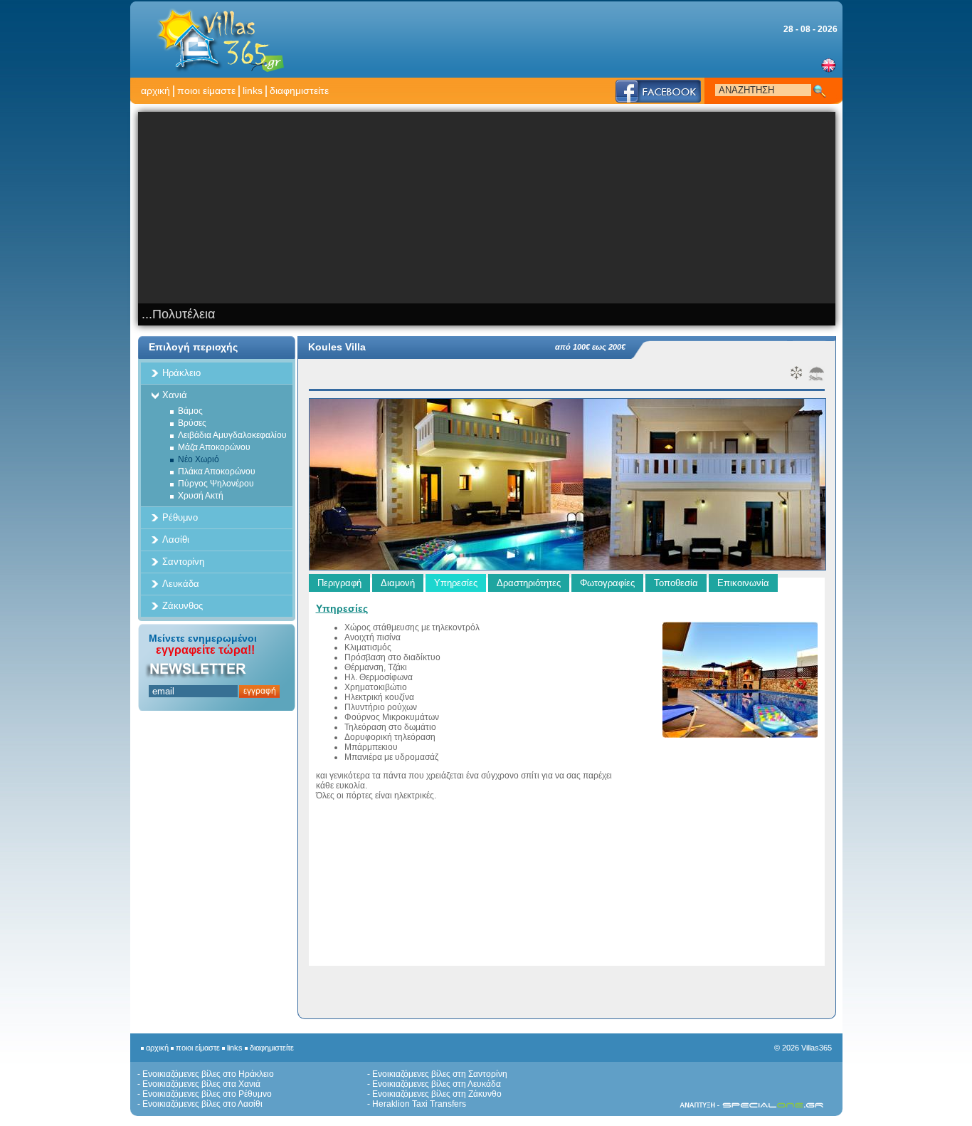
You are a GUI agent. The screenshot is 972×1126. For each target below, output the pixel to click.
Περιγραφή (339, 583)
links (253, 90)
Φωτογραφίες (607, 583)
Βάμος (190, 411)
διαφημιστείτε (299, 90)
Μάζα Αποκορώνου (214, 447)
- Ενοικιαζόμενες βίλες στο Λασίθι (200, 1104)
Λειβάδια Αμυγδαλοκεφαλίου (232, 435)
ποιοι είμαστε (206, 90)
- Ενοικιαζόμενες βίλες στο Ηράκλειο (205, 1074)
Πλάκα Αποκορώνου (216, 471)
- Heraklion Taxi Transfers (416, 1104)
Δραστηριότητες (529, 583)
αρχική (155, 90)
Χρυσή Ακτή (200, 496)
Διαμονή (398, 583)
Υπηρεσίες (455, 583)
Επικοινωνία (743, 583)
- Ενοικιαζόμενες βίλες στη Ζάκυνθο (434, 1094)
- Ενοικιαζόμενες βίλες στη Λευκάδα (434, 1084)
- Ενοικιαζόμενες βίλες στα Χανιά (198, 1084)
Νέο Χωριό (198, 459)
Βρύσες (192, 423)
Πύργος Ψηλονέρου (216, 484)
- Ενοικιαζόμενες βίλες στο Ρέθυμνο (204, 1094)
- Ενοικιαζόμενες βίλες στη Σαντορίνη (437, 1074)
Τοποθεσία (676, 583)
